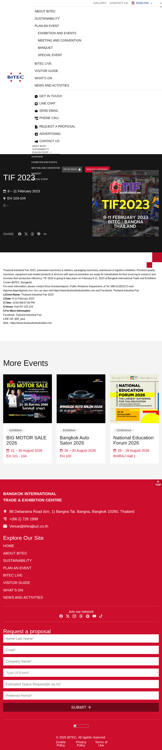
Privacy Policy (81, 743)
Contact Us (119, 3)
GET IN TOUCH (70, 169)
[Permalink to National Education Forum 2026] (134, 398)
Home (8, 546)
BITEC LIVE (43, 63)
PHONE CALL (49, 118)
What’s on (43, 78)
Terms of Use (101, 743)
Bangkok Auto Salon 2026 (74, 440)
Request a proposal (57, 126)
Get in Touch (50, 96)
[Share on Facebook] (19, 234)
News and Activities (52, 85)
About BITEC (45, 11)
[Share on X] (26, 234)
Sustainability (47, 18)
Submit (78, 707)
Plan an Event (47, 26)
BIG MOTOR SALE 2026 (26, 440)
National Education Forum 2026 (133, 440)
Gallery (99, 3)
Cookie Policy (61, 743)
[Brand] (16, 77)
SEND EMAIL (48, 110)
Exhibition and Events (57, 33)
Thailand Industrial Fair (126, 290)
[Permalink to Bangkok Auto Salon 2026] (81, 398)
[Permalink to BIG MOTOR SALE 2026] (27, 398)
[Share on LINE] (38, 234)
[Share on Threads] (32, 234)
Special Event (50, 55)
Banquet (45, 47)
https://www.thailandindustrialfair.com (74, 290)
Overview (37, 157)
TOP (158, 484)
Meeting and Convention (59, 40)
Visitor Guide (46, 71)
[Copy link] (45, 234)
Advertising (50, 133)
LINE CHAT (47, 103)
